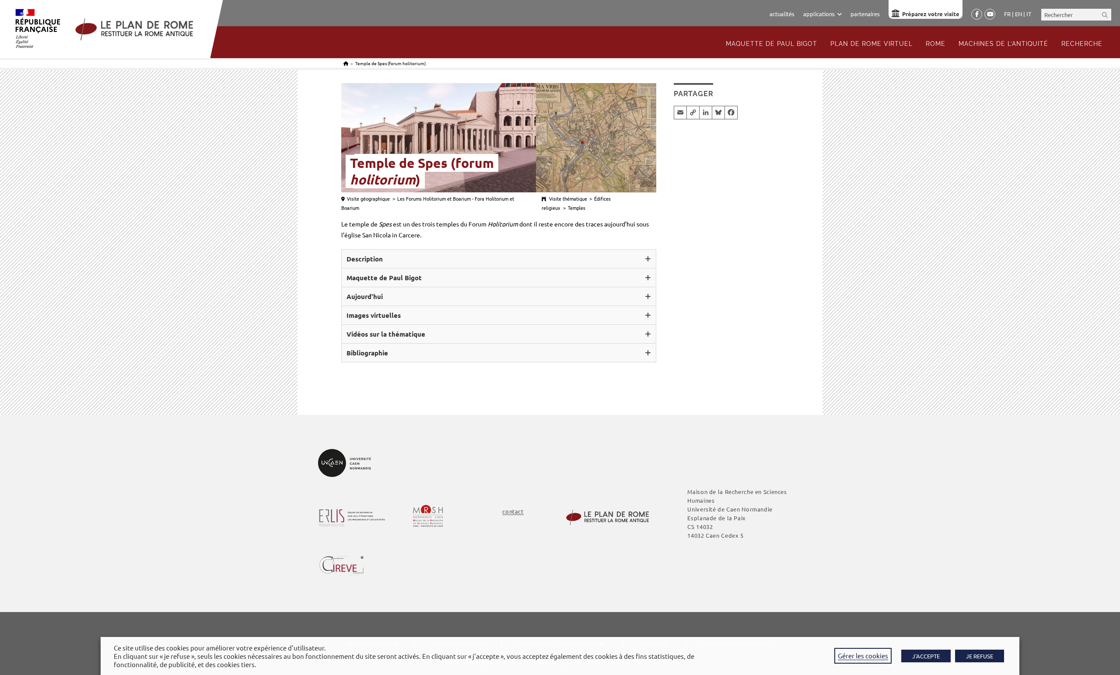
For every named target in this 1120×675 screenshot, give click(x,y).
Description (364, 258)
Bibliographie (367, 352)
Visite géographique (368, 198)
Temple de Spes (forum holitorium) (390, 63)
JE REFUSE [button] (979, 656)
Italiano (1028, 14)
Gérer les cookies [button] (863, 655)
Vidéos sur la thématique (385, 334)
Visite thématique (568, 198)
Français (1007, 14)
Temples (576, 207)
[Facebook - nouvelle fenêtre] (976, 14)
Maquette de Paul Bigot (384, 277)
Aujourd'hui (364, 296)
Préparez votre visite (930, 13)
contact (512, 511)
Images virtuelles (373, 315)
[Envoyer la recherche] (1105, 15)
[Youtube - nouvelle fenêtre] (989, 14)
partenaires (865, 13)
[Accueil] (345, 63)
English (1018, 14)
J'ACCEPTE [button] (926, 656)
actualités (782, 13)
